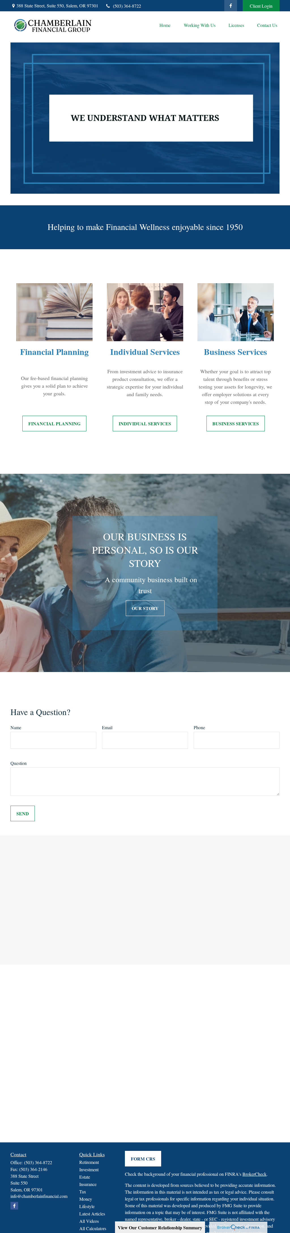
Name (15, 727)
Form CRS (143, 1158)
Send (22, 813)
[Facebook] (230, 5)
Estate (84, 1177)
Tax (82, 1191)
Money (85, 1199)
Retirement (89, 1162)
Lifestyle (87, 1206)
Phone (199, 727)
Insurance (88, 1184)
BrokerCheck (254, 1174)
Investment (89, 1169)
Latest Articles (92, 1214)
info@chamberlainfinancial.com (38, 1196)
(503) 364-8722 (127, 6)
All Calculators (92, 1228)
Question (18, 763)
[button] (165, 25)
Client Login (261, 6)
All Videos (89, 1221)
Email (107, 727)
